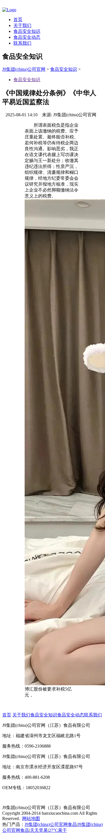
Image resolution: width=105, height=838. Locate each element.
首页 (17, 19)
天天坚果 (39, 830)
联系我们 (22, 43)
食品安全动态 (26, 37)
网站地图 (31, 818)
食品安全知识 (26, 31)
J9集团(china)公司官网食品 (51, 824)
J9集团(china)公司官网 (23, 69)
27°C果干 (58, 830)
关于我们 (22, 25)
